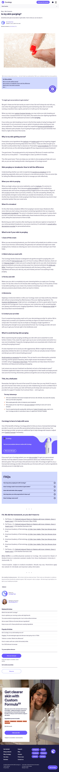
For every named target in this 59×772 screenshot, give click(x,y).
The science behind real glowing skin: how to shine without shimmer (19, 618)
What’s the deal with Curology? (10, 612)
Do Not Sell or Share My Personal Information (30, 764)
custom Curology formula (23, 113)
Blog (19, 752)
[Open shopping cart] (53, 2)
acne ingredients (43, 146)
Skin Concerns (8, 11)
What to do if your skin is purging (11, 85)
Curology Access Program (27, 766)
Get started (6, 749)
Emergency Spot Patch (20, 362)
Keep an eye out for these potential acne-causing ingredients (17, 624)
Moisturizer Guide (48, 306)
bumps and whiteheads (45, 126)
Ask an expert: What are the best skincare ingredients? (16, 621)
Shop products (7, 752)
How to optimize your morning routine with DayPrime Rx (16, 615)
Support (20, 749)
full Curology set (17, 261)
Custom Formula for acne (40, 409)
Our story (5, 757)
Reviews (5, 759)
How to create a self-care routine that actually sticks (15, 641)
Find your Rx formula (43, 2)
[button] (29, 6)
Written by (11, 592)
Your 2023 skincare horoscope (9, 644)
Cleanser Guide (9, 263)
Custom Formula (10, 432)
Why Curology (7, 754)
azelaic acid (35, 141)
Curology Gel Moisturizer (9, 302)
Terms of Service (6, 766)
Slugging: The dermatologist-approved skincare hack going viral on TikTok (20, 635)
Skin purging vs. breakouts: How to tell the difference (16, 83)
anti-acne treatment (30, 405)
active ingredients (33, 188)
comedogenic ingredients (10, 213)
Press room (21, 757)
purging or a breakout (39, 172)
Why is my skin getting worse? (10, 81)
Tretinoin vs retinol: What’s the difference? (12, 638)
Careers (20, 754)
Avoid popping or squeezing (10, 357)
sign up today (33, 457)
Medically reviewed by (13, 600)
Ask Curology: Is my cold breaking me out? (12, 632)
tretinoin (25, 141)
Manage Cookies (25, 767)
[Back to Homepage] (7, 2)
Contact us (21, 759)
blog (2, 11)
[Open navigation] (56, 2)
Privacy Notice (6, 767)
